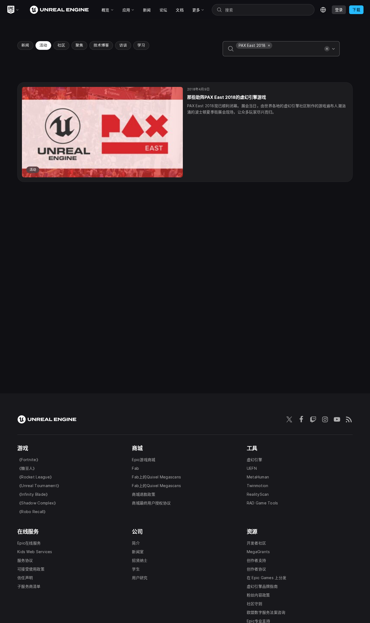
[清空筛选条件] (327, 48)
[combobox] (279, 52)
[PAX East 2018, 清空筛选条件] (269, 45)
